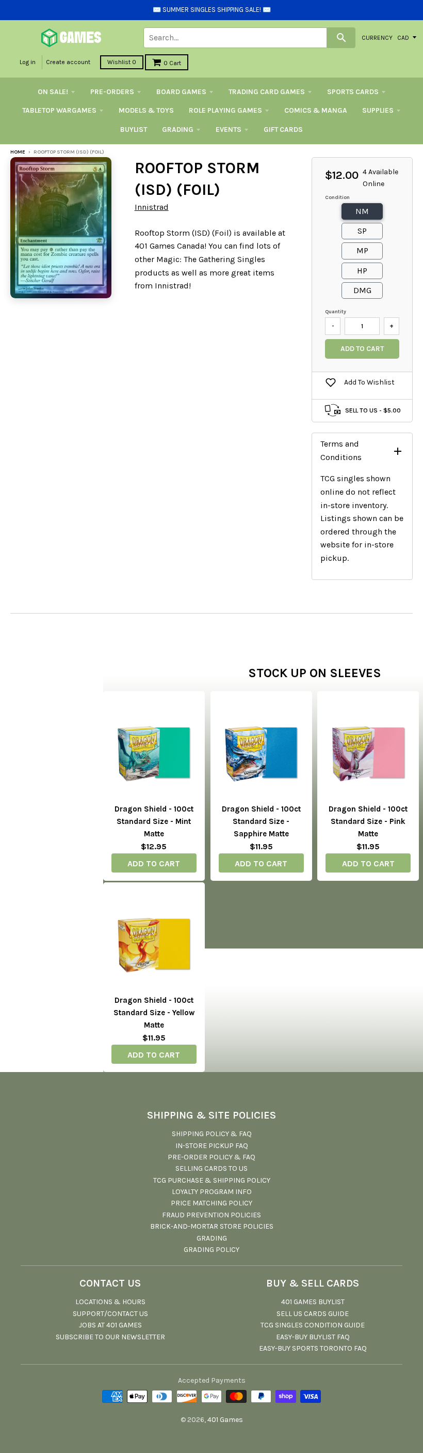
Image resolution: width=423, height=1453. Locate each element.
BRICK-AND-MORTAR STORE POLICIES (211, 1226)
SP (362, 231)
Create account (68, 62)
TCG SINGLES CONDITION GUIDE (313, 1325)
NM (362, 211)
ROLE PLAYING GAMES (225, 110)
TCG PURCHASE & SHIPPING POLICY (211, 1180)
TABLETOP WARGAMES (59, 110)
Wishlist (121, 62)
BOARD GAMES (181, 91)
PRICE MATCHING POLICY (211, 1203)
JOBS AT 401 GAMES (110, 1325)
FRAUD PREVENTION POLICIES (211, 1215)
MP (362, 250)
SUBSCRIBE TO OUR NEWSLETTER (110, 1337)
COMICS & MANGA (315, 110)
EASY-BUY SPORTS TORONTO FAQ (313, 1348)
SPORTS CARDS (353, 91)
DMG (362, 290)
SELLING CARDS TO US (211, 1168)
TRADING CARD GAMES (267, 91)
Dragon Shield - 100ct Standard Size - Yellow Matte (153, 1013)
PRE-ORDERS (112, 91)
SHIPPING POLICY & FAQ (212, 1133)
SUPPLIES (378, 110)
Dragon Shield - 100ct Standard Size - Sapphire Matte (261, 821)
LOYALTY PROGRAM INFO (212, 1191)
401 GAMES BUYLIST (313, 1301)
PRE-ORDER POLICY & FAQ (211, 1157)
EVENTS (228, 129)
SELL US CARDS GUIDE (312, 1313)
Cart (172, 63)
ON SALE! (53, 91)
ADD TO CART (153, 863)
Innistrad (152, 207)
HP (362, 271)
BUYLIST (133, 129)
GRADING (177, 129)
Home (17, 152)
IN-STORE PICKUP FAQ (211, 1145)
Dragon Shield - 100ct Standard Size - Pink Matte (368, 821)
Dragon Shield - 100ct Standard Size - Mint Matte (154, 821)
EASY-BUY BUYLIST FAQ (313, 1337)
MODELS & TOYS (146, 110)
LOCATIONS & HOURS (110, 1301)
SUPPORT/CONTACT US (110, 1313)
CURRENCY (377, 37)
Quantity (335, 312)
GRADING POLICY (211, 1249)
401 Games (225, 1419)
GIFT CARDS (283, 129)
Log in (28, 62)
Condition (337, 197)
